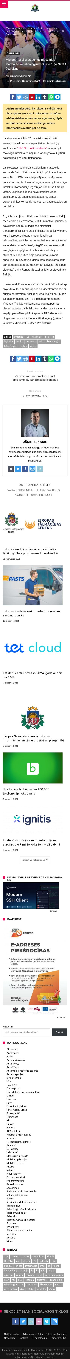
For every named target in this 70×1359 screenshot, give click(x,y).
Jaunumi (22, 28)
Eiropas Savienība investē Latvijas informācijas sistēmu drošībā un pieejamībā (33, 738)
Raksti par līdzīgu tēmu (34, 484)
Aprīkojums (13, 1052)
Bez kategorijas (15, 1074)
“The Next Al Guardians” (32, 148)
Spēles (10, 1198)
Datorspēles (13, 1088)
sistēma (29, 1279)
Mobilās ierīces (15, 1162)
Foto (9, 1102)
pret (40, 1275)
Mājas (51, 1270)
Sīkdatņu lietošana (56, 1334)
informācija (31, 1265)
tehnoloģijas (10, 346)
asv (6, 1256)
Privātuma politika (33, 1334)
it (53, 336)
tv (22, 1284)
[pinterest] (32, 97)
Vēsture (11, 1237)
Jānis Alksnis (20, 75)
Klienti (56, 1265)
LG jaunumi (12, 1148)
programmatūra (54, 1275)
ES (28, 336)
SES (20, 1279)
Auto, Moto (13, 1063)
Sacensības (13, 1187)
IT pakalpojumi (40, 1337)
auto (26, 1256)
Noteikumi (9, 1337)
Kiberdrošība (59, 1337)
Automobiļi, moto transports (22, 1070)
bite (9, 1081)
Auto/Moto (13, 1067)
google (8, 1265)
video (33, 346)
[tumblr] (44, 97)
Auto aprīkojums (16, 1060)
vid (5, 1289)
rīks (41, 341)
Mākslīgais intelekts (17, 1155)
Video (10, 1241)
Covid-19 (12, 1084)
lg (32, 1270)
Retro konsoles (15, 1184)
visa (22, 1289)
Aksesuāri (12, 1049)
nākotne (8, 1275)
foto (53, 1261)
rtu (13, 1279)
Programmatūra (15, 1180)
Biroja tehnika (14, 1077)
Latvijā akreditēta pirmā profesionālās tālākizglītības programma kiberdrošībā (30, 551)
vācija (30, 1289)
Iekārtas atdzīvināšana (19, 1134)
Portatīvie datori (16, 1177)
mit (43, 1270)
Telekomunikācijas (17, 1212)
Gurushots (12, 1116)
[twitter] (19, 97)
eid (18, 1261)
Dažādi (10, 1095)
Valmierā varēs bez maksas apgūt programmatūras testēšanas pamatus (35, 375)
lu (37, 1270)
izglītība (8, 341)
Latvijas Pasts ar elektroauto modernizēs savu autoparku (31, 613)
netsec (10, 1170)
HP (8, 1120)
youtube (41, 1289)
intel (47, 336)
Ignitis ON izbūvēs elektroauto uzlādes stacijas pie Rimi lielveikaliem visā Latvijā (31, 842)
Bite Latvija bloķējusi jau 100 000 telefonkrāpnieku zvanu (26, 791)
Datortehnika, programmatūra (23, 1091)
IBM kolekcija (14, 1131)
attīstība (19, 336)
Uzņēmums (46, 1284)
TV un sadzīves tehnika (19, 1230)
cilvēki (50, 1256)
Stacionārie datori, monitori (21, 1202)
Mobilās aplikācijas (17, 1159)
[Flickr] (39, 1321)
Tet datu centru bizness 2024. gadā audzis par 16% (33, 675)
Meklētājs (8, 1026)
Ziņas (52, 1289)
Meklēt (60, 1032)
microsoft (31, 341)
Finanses (11, 1099)
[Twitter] (23, 1321)
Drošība (8, 1261)
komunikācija (11, 1270)
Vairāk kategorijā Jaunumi (33, 494)
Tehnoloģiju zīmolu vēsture (21, 1209)
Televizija (12, 1216)
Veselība (11, 1233)
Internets (11, 1138)
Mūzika (10, 1166)
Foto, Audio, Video (17, 1106)
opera (19, 1275)
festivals (36, 336)
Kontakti (23, 1337)
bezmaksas (38, 1256)
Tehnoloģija (53, 341)
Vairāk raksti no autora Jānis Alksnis (33, 489)
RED (6, 1279)
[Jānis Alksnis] (35, 4)
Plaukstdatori (14, 1173)
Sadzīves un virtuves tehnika (22, 1191)
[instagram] (54, 1321)
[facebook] (13, 97)
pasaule (30, 1275)
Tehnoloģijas (13, 1205)
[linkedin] (38, 97)
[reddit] (25, 97)
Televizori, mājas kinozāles (21, 1219)
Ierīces (18, 1265)
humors (11, 1127)
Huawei (11, 1123)
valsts (24, 346)
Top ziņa (11, 1223)
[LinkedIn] (31, 1321)
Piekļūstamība (11, 1334)
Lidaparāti (12, 1152)
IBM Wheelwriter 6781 (35, 393)
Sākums (10, 28)
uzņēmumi (31, 1284)
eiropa (26, 1261)
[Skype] (46, 1321)
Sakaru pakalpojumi (17, 1194)
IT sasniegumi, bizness (19, 1141)
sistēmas (41, 1279)
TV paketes (13, 1226)
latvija (19, 341)
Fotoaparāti (13, 1113)
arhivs (10, 1056)
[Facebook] (15, 1321)
